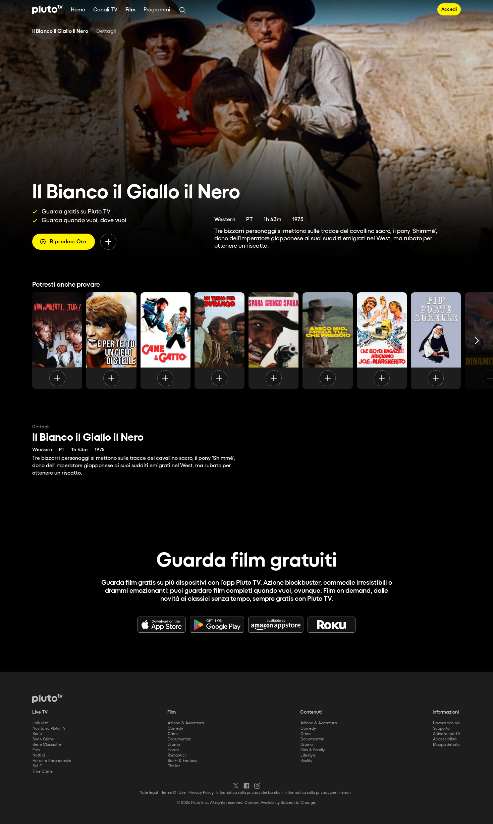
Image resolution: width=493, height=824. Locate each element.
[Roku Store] (332, 625)
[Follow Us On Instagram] (257, 785)
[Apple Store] (162, 625)
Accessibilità (444, 739)
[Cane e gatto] (165, 340)
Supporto (441, 728)
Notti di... (41, 755)
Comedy (175, 728)
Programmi (157, 10)
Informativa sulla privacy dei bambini (249, 792)
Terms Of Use (173, 792)
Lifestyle (308, 755)
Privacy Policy (201, 792)
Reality (306, 761)
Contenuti (311, 712)
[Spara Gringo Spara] (273, 340)
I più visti (41, 723)
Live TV (40, 712)
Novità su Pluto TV (49, 728)
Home (78, 10)
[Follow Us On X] (235, 785)
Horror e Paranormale (52, 761)
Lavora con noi (446, 723)
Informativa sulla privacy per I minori (318, 792)
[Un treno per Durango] (219, 340)
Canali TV (105, 10)
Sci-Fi (38, 766)
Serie (37, 734)
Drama (174, 744)
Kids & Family (312, 750)
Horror (173, 750)
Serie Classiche (47, 744)
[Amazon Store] (276, 625)
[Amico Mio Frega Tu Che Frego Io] (327, 340)
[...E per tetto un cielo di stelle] (111, 340)
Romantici (177, 755)
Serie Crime (43, 739)
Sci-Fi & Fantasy (182, 761)
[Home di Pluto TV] (47, 9)
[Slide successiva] (477, 340)
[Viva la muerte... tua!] (57, 340)
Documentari (179, 739)
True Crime (43, 771)
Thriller (174, 766)
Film (130, 10)
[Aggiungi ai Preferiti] (108, 242)
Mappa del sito (446, 744)
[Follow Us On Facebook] (246, 785)
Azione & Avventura (186, 723)
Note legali (149, 792)
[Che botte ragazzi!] (382, 340)
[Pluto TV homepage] (47, 698)
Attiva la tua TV (446, 734)
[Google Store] (217, 625)
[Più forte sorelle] (436, 340)
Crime (173, 734)
